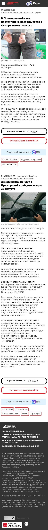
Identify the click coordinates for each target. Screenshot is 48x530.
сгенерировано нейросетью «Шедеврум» (20, 224)
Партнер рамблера (23, 518)
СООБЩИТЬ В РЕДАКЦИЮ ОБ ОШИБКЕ (20, 446)
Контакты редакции (13, 431)
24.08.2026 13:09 (8, 176)
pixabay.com (19, 60)
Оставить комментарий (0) (24, 141)
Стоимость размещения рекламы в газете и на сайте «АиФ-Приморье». (21, 436)
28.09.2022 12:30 (8, 10)
